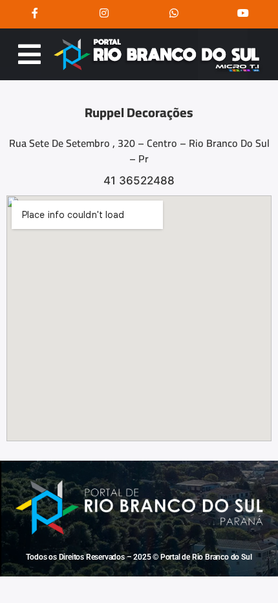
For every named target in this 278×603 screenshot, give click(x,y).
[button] (29, 54)
